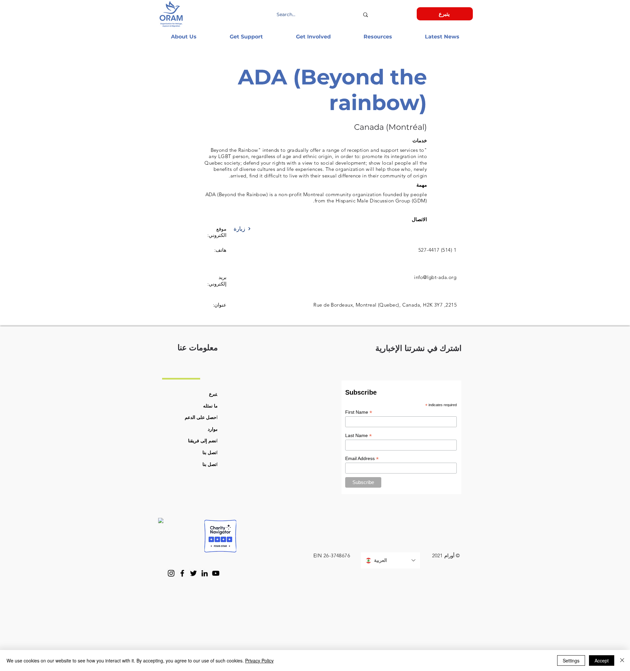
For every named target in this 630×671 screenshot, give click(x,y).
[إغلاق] (622, 660)
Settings (571, 660)
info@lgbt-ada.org (435, 277)
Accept (602, 660)
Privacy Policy (259, 660)
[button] (183, 36)
